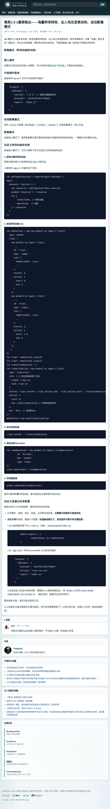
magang (17, 648)
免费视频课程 (22, 12)
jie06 (13, 626)
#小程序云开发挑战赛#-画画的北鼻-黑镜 (22, 675)
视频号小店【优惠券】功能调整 (19, 701)
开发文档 (47, 12)
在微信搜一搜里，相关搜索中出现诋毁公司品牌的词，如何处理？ (33, 704)
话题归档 (11, 12)
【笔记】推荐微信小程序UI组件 (19, 697)
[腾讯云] (16, 795)
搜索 (102, 4)
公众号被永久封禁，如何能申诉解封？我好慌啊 (26, 682)
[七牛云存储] (25, 795)
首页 (4, 12)
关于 (77, 12)
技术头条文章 (68, 12)
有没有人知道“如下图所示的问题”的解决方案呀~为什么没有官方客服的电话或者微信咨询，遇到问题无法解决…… (53, 678)
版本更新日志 (32, 600)
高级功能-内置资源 (37, 162)
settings (12, 125)
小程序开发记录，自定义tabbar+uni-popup (23, 708)
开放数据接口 (36, 12)
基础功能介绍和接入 (56, 65)
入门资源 (56, 12)
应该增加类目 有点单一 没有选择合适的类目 (24, 668)
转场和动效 (55, 494)
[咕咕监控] (36, 795)
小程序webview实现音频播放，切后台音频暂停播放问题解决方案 (33, 671)
